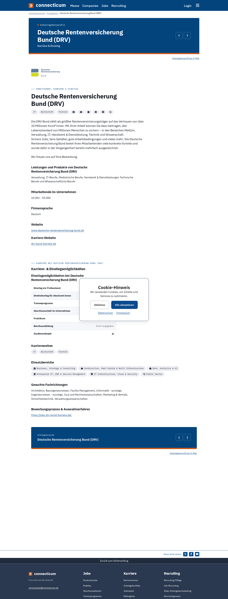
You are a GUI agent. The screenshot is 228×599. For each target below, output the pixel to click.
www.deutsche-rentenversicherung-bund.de (57, 230)
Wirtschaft (47, 112)
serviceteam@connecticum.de (43, 587)
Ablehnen (99, 304)
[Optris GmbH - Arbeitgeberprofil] (179, 35)
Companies (90, 6)
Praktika (87, 585)
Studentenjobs (90, 580)
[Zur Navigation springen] (198, 5)
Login (188, 6)
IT (34, 112)
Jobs (104, 6)
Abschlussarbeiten (92, 591)
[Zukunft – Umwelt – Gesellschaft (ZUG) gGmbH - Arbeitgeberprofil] (187, 35)
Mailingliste (129, 596)
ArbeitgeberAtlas (132, 585)
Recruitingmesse (172, 596)
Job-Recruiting (171, 585)
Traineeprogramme (92, 596)
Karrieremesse (131, 580)
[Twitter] (185, 554)
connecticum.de (37, 13)
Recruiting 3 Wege (173, 580)
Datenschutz (105, 312)
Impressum (123, 312)
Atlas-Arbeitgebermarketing (177, 591)
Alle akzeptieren (124, 304)
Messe (74, 6)
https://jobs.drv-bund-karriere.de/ (51, 415)
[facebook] (191, 554)
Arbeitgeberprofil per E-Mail (185, 58)
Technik (63, 112)
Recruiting (118, 6)
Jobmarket (129, 591)
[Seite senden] (197, 554)
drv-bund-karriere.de (43, 243)
